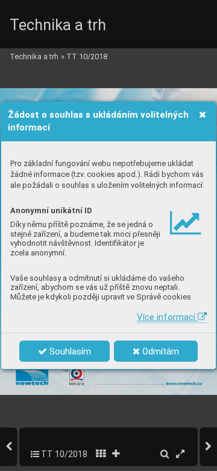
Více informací (167, 317)
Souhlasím (69, 351)
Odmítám (159, 351)
